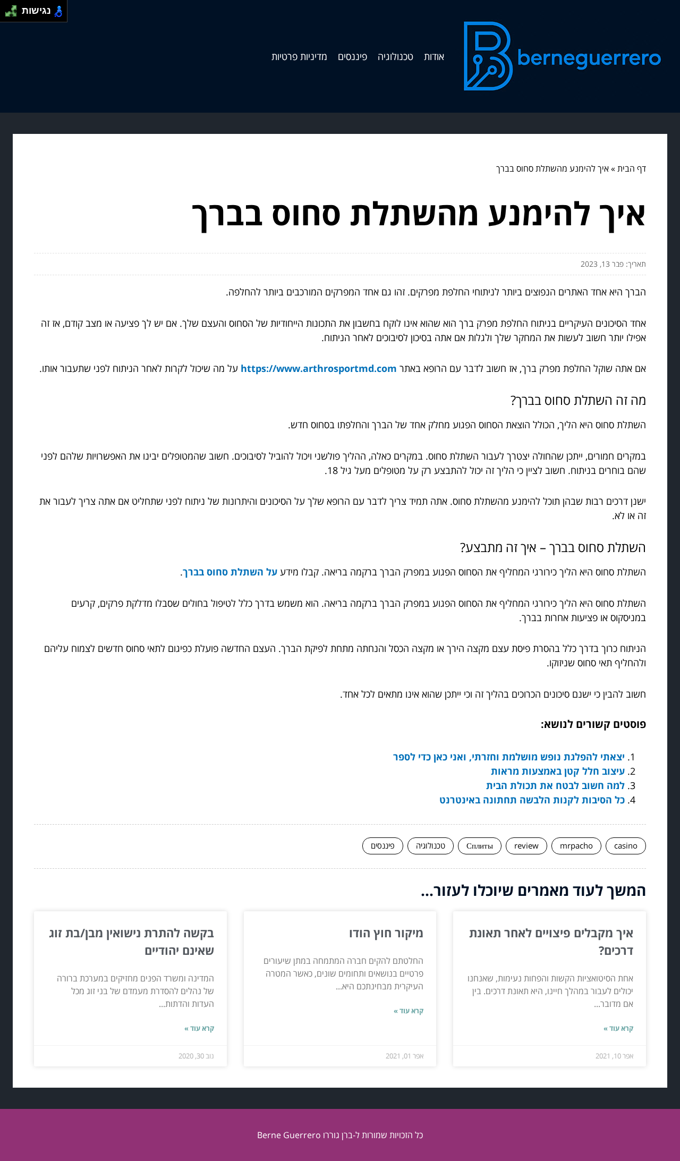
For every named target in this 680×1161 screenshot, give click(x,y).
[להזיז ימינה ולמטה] (14, 14)
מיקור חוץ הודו (386, 932)
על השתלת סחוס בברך (230, 571)
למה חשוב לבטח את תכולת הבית (555, 785)
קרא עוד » (618, 1028)
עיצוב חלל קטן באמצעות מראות (558, 771)
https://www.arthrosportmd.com (319, 368)
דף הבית (631, 168)
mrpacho (576, 845)
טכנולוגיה (395, 56)
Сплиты (479, 845)
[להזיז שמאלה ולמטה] (8, 14)
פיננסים (352, 56)
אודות (434, 56)
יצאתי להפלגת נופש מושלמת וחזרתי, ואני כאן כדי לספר (509, 756)
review (526, 845)
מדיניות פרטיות (299, 56)
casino (626, 845)
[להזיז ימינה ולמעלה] (14, 8)
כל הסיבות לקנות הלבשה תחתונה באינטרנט (532, 799)
